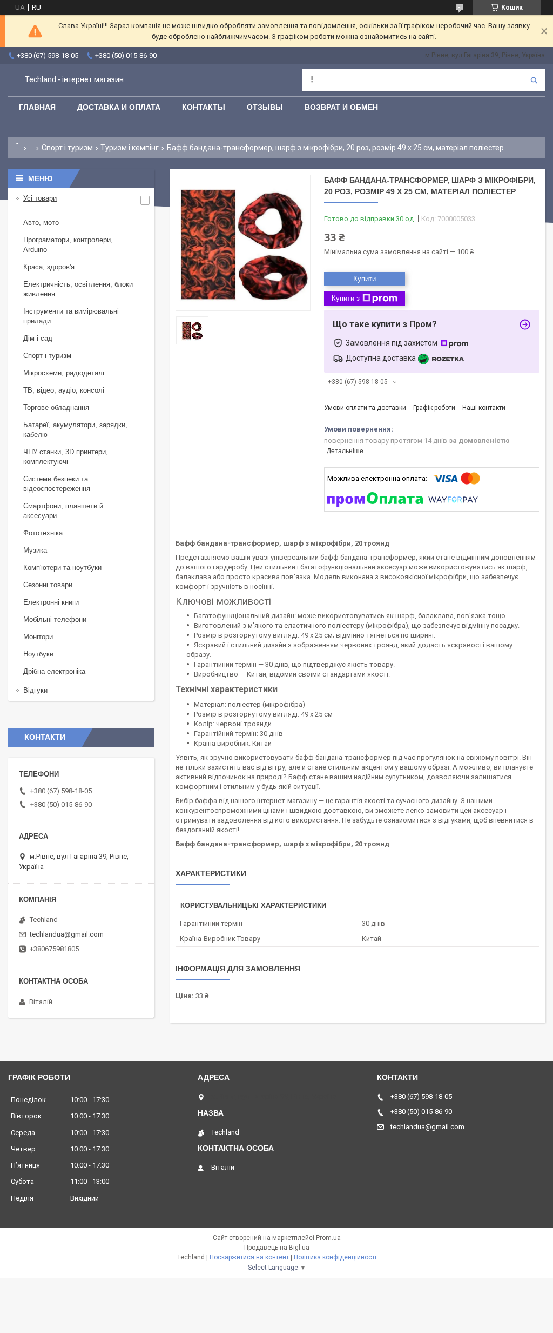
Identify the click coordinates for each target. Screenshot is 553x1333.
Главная (37, 107)
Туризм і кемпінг (129, 147)
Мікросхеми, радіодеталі (63, 373)
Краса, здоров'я (49, 267)
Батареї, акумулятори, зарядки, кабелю (75, 430)
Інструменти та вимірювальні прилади (71, 316)
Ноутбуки (38, 654)
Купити (364, 279)
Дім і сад (37, 338)
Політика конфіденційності (335, 1257)
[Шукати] (534, 80)
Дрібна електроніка (54, 671)
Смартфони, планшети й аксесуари (63, 511)
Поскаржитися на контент (249, 1257)
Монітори (38, 637)
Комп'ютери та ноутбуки (62, 567)
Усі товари (40, 198)
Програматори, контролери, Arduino (68, 245)
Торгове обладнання (56, 407)
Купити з (346, 298)
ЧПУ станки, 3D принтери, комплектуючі (65, 457)
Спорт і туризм (67, 147)
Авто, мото (41, 222)
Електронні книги (51, 602)
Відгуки (35, 690)
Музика (35, 550)
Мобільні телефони (54, 619)
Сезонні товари (47, 585)
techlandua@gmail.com (67, 934)
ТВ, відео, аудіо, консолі (63, 390)
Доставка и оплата (118, 107)
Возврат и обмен (341, 107)
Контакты (203, 107)
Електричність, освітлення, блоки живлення (78, 289)
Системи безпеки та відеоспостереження (56, 484)
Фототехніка (43, 533)
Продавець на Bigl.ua (276, 1247)
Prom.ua (328, 1238)
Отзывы (265, 107)
